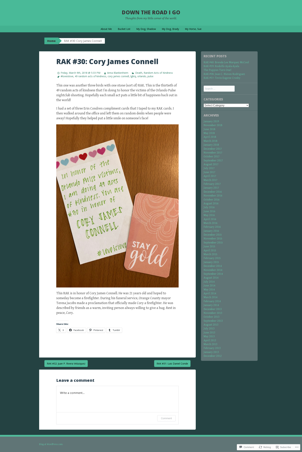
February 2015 (212, 258)
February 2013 (212, 348)
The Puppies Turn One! (217, 70)
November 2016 (213, 195)
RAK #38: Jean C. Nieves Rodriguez (224, 74)
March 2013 (210, 344)
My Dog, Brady (170, 29)
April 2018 (210, 137)
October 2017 (212, 156)
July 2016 (209, 207)
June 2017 (209, 172)
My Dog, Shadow (146, 29)
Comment (166, 418)
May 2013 (209, 336)
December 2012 (213, 356)
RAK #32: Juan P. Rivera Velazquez (66, 363)
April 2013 (210, 340)
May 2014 (209, 289)
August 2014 (211, 277)
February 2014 (212, 301)
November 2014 (213, 270)
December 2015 (213, 234)
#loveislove (67, 76)
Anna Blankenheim (117, 72)
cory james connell (118, 76)
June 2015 (209, 246)
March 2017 (210, 180)
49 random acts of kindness (90, 76)
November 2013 (213, 313)
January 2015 (211, 262)
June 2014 (209, 285)
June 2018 (209, 129)
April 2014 (210, 293)
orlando (141, 76)
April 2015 (210, 250)
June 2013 (209, 332)
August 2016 (211, 203)
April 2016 (210, 219)
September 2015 (213, 242)
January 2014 (211, 305)
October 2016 (212, 199)
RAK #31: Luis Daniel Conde (172, 363)
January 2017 (211, 187)
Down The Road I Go (151, 12)
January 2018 (211, 145)
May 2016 (209, 215)
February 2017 (212, 184)
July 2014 (209, 281)
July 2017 (209, 168)
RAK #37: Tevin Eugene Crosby (222, 78)
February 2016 (212, 227)
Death (138, 72)
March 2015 (210, 254)
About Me (106, 29)
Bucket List (124, 29)
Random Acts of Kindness (158, 72)
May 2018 (209, 133)
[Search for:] (219, 88)
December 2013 (213, 309)
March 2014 (210, 297)
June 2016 (209, 211)
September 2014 (213, 274)
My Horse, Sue (193, 29)
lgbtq (133, 76)
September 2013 (213, 321)
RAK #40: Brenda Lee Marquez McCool (226, 62)
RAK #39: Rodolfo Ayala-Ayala (221, 66)
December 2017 (213, 149)
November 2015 (213, 238)
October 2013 (212, 317)
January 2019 (211, 121)
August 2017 (211, 164)
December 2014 (213, 266)
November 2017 (213, 152)
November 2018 (213, 125)
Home (51, 41)
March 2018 (210, 141)
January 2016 (211, 231)
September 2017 (213, 160)
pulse (150, 76)
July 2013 (209, 328)
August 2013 (211, 324)
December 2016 (213, 192)
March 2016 (210, 223)
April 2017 (210, 176)
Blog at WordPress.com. (51, 444)
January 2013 (211, 352)
